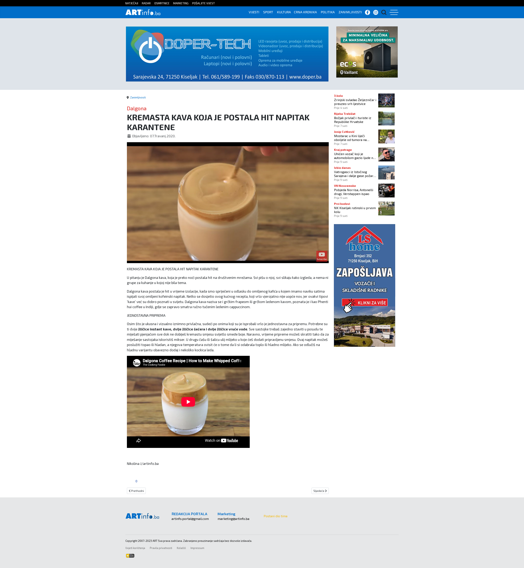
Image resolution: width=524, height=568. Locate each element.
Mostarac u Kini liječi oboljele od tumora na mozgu (350, 138)
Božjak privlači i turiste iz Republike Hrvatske (352, 120)
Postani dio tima (275, 516)
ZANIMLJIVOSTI (350, 12)
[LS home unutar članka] (364, 285)
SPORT (268, 12)
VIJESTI (254, 12)
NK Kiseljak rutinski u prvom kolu (355, 210)
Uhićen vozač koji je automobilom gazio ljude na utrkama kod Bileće (354, 156)
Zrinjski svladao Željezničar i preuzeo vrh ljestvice (355, 102)
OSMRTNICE (161, 3)
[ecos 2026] (367, 51)
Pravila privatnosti (161, 548)
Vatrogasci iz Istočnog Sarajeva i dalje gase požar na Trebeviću (353, 174)
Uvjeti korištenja (135, 548)
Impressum (197, 548)
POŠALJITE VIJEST (203, 3)
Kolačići (181, 548)
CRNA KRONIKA (305, 12)
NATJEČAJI (131, 3)
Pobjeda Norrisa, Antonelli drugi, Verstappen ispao (353, 192)
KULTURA (284, 12)
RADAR (146, 3)
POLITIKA (328, 12)
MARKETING (181, 3)
